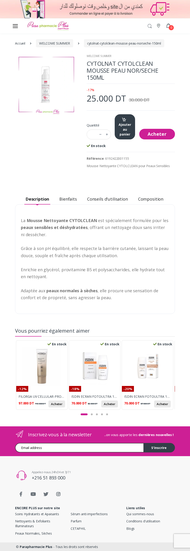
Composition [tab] (150, 199)
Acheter (157, 134)
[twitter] (46, 494)
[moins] (100, 134)
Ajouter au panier (125, 129)
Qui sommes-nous (140, 514)
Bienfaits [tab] (68, 199)
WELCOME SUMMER (99, 56)
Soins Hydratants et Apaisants (37, 514)
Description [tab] (37, 199)
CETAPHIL (78, 528)
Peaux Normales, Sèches (33, 533)
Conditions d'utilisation (143, 521)
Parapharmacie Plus (36, 547)
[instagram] (58, 494)
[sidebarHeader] (15, 26)
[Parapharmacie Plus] (34, 26)
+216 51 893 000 (48, 478)
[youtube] (33, 494)
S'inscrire (159, 448)
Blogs (130, 528)
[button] (149, 26)
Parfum (76, 521)
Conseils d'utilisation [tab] (107, 199)
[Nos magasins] (159, 26)
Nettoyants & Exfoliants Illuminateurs (32, 523)
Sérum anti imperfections (89, 514)
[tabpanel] (42, 376)
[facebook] (21, 494)
